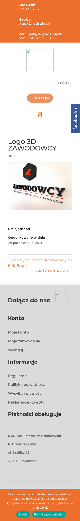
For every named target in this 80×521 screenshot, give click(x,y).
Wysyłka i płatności (25, 393)
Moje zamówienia (24, 341)
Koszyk (42, 98)
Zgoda (22, 514)
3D (10, 156)
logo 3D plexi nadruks (53, 271)
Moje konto (18, 332)
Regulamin (18, 376)
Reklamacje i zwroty (26, 402)
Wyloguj (15, 350)
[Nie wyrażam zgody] (74, 505)
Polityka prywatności (27, 384)
